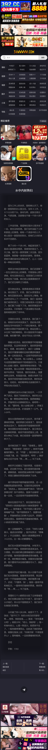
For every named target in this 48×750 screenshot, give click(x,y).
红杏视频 (12, 114)
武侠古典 (43, 101)
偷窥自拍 (12, 92)
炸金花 (22, 69)
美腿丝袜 (12, 96)
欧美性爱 (43, 83)
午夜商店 (22, 110)
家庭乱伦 (22, 101)
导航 (3, 112)
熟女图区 (32, 96)
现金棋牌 (32, 69)
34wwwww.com (24, 52)
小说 (3, 103)
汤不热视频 (43, 110)
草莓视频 (32, 110)
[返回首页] (45, 745)
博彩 (3, 67)
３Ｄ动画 (43, 75)
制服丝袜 (12, 87)
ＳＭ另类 (43, 78)
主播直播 (32, 78)
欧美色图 (32, 92)
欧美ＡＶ (32, 75)
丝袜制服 (22, 78)
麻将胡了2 (11, 69)
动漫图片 (43, 92)
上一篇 (6, 666)
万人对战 (32, 66)
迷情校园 (12, 105)
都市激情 (12, 101)
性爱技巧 (43, 105)
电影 (3, 85)
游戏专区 (43, 66)
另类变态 (43, 87)
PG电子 (11, 66)
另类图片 (43, 96)
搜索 (42, 57)
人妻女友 (32, 101)
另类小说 (22, 105)
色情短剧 (22, 114)
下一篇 (42, 667)
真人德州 (22, 66)
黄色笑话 (32, 105)
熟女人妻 (12, 78)
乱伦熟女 (32, 87)
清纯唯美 (22, 96)
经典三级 (22, 87)
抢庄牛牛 (43, 69)
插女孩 (11, 110)
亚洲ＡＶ (12, 75)
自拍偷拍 (22, 75)
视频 (3, 76)
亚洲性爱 (12, 83)
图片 (3, 94)
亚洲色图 (22, 92)
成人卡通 (32, 83)
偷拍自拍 (22, 83)
